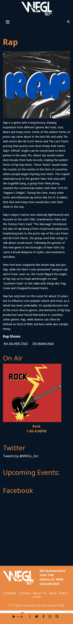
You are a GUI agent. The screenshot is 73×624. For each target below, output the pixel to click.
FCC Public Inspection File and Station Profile (36, 605)
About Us (40, 593)
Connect (25, 593)
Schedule (9, 593)
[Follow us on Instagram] (49, 617)
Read (52, 593)
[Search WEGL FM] (57, 617)
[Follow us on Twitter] (36, 617)
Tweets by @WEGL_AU (20, 456)
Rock (36, 426)
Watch (63, 593)
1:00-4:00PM (36, 431)
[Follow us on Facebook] (43, 617)
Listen (36, 596)
